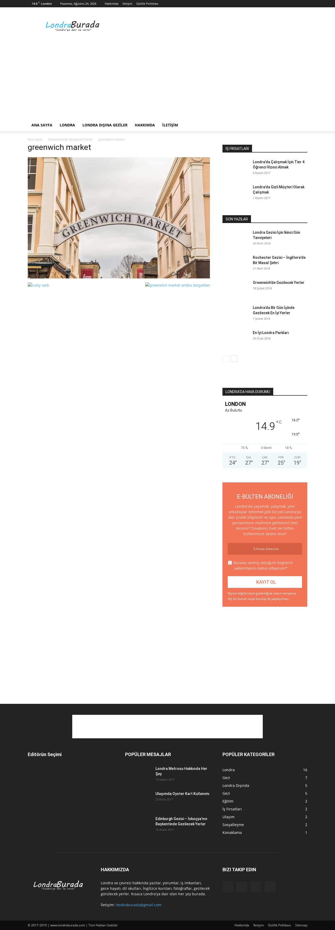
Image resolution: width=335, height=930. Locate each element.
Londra (67, 124)
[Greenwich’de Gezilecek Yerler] (235, 289)
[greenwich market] (119, 277)
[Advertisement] (212, 26)
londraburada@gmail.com (138, 904)
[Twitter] (303, 3)
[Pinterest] (295, 3)
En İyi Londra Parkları (271, 333)
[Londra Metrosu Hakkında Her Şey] (138, 775)
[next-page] (234, 358)
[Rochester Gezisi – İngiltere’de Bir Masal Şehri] (235, 264)
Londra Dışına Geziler (104, 124)
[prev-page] (225, 358)
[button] (301, 125)
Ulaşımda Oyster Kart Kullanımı (182, 794)
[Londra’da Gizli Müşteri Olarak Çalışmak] (235, 193)
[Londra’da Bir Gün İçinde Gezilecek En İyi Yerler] (235, 314)
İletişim (127, 3)
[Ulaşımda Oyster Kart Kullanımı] (138, 800)
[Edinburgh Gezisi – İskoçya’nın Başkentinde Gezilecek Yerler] (138, 825)
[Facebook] (277, 3)
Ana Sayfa (41, 124)
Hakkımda (111, 3)
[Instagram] (286, 3)
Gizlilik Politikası (147, 3)
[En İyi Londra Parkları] (235, 339)
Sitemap (301, 925)
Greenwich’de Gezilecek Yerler (70, 139)
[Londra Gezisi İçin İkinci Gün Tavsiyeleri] (235, 239)
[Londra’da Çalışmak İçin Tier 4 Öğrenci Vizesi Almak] (235, 168)
